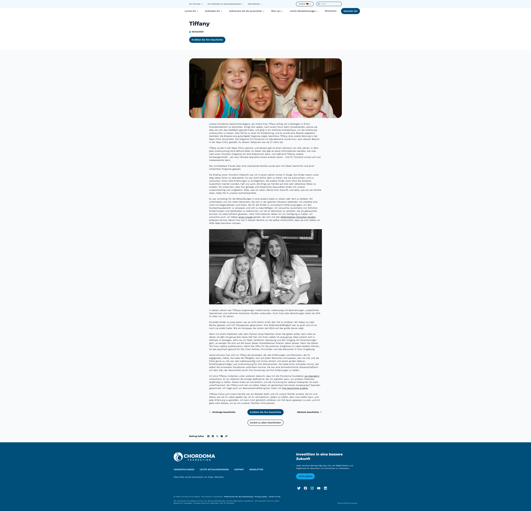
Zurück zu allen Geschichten (265, 422)
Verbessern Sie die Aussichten (245, 11)
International (254, 4)
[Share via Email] (221, 436)
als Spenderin (312, 376)
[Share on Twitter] (217, 436)
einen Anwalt (246, 217)
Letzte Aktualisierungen (303, 11)
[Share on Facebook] (208, 436)
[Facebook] (305, 488)
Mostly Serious (350, 503)
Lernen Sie (190, 11)
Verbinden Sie (212, 11)
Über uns (276, 11)
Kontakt (239, 469)
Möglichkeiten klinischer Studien (298, 217)
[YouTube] (319, 488)
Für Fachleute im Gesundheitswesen (224, 4)
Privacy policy (261, 497)
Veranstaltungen (184, 469)
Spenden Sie (350, 11)
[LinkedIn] (325, 488)
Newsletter (331, 11)
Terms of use (274, 497)
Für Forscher (195, 4)
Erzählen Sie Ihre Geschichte (207, 39)
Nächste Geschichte (308, 412)
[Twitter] (299, 488)
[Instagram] (312, 488)
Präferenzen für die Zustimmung (238, 497)
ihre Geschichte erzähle (295, 388)
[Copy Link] (226, 436)
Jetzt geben (305, 476)
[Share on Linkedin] (213, 436)
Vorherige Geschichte (223, 412)
